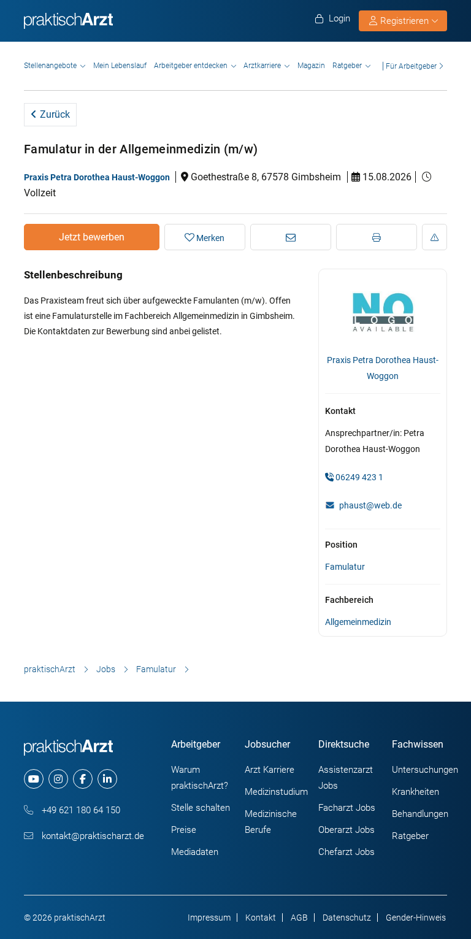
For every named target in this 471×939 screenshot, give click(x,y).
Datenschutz (347, 917)
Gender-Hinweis (416, 917)
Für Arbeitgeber (411, 66)
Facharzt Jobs (346, 807)
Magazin (311, 65)
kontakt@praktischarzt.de (91, 835)
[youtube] (34, 779)
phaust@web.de (370, 505)
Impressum (209, 917)
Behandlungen (420, 813)
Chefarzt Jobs (346, 851)
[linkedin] (107, 779)
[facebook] (83, 779)
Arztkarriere (262, 65)
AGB (299, 917)
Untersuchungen (425, 769)
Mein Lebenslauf (120, 65)
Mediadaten (194, 851)
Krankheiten (415, 791)
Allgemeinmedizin (358, 622)
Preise (183, 829)
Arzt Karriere (269, 769)
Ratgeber (347, 65)
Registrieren (404, 20)
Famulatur (345, 567)
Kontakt (260, 917)
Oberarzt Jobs (346, 829)
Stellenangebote (50, 65)
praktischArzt (49, 669)
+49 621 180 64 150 (79, 810)
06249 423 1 (358, 477)
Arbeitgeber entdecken (191, 65)
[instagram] (58, 779)
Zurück (53, 114)
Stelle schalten (200, 807)
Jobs (105, 669)
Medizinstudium (276, 791)
